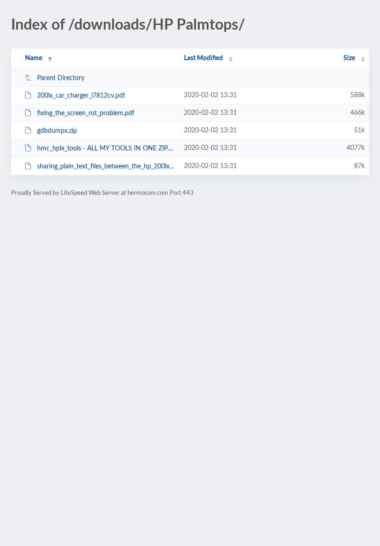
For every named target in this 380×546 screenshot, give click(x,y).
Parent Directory (60, 78)
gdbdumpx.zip (57, 131)
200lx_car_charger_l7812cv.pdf (81, 96)
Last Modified (203, 58)
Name (33, 58)
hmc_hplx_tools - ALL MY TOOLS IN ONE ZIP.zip (106, 148)
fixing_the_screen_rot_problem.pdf (85, 113)
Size (349, 58)
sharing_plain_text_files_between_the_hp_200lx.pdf (106, 166)
